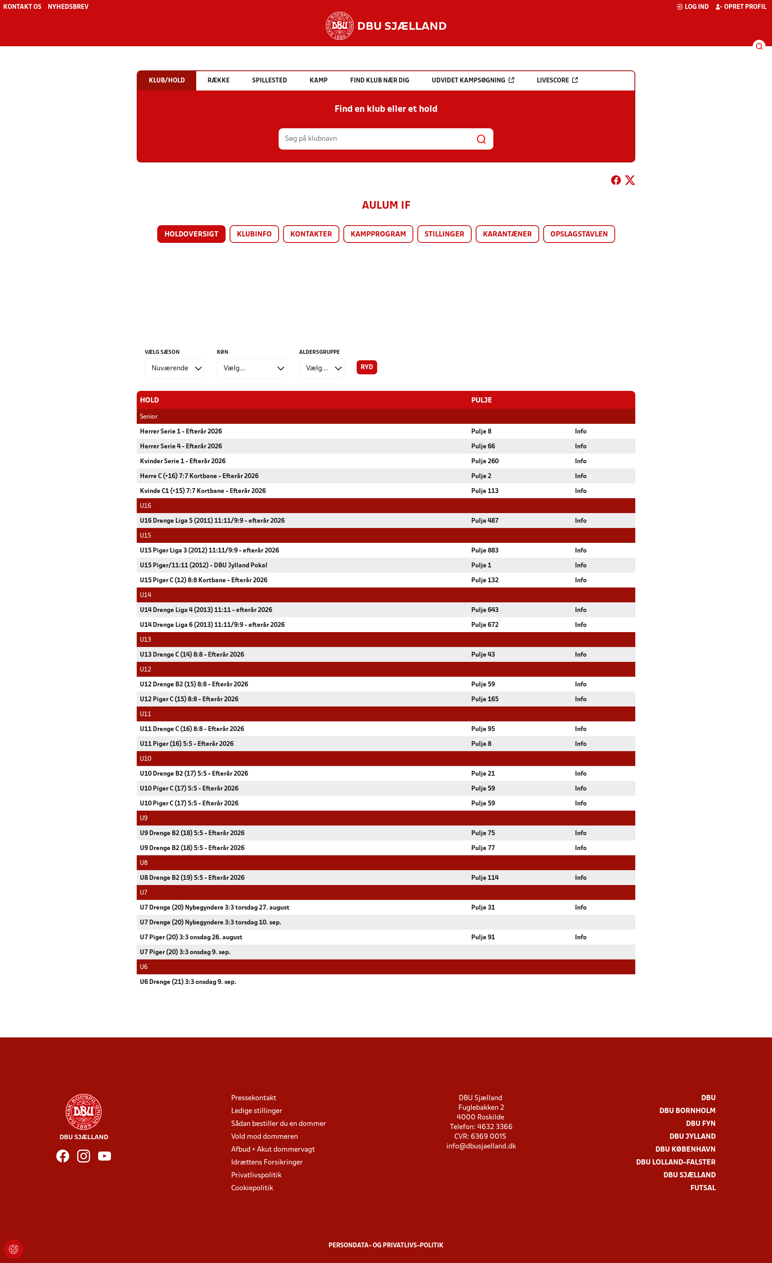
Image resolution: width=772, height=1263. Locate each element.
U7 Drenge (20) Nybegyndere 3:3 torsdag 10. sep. (210, 923)
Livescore (553, 81)
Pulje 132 (485, 580)
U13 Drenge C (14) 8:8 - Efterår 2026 (192, 655)
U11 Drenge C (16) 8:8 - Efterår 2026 (192, 729)
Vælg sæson (162, 352)
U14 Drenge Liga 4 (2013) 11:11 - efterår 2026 (206, 610)
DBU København (685, 1149)
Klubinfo (254, 234)
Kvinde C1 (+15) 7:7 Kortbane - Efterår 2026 (203, 491)
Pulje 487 (485, 521)
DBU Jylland (692, 1137)
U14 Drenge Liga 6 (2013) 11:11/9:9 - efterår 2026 (212, 625)
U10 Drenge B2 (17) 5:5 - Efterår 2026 (194, 774)
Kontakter (311, 234)
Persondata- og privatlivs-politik (386, 1246)
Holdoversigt (191, 234)
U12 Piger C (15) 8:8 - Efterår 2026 (189, 699)
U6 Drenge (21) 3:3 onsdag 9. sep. (188, 982)
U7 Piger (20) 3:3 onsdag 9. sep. (185, 952)
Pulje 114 (485, 878)
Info (581, 432)
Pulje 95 (483, 729)
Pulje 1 (481, 566)
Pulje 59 (483, 685)
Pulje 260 (485, 461)
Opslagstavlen (579, 234)
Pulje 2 (481, 476)
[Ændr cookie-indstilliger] (13, 1249)
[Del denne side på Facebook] (616, 181)
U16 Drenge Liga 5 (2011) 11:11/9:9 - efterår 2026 (212, 521)
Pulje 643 (485, 610)
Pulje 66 (483, 447)
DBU (708, 1098)
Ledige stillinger (256, 1111)
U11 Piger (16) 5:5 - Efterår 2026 (187, 744)
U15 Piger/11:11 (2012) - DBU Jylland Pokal (203, 566)
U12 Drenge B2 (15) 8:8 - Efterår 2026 (194, 685)
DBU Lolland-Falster (676, 1162)
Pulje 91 (483, 938)
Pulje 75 (483, 833)
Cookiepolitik (252, 1188)
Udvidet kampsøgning (468, 81)
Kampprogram (378, 234)
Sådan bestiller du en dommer (278, 1124)
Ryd (367, 367)
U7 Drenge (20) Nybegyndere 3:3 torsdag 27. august (215, 908)
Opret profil (745, 7)
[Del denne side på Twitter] (630, 181)
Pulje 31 (483, 908)
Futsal (703, 1188)
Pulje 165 (485, 699)
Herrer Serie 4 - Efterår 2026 (181, 447)
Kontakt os (22, 7)
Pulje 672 (485, 625)
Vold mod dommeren (264, 1137)
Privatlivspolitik (256, 1175)
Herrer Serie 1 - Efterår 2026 (181, 432)
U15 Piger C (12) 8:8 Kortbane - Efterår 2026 (203, 580)
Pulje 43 (483, 655)
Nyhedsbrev (68, 7)
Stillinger (444, 234)
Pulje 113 (485, 491)
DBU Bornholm (687, 1111)
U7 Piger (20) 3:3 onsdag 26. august (191, 938)
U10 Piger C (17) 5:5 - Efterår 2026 (189, 789)
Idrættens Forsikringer (267, 1162)
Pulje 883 (485, 551)
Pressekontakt (253, 1098)
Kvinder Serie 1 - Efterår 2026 (183, 461)
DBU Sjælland (689, 1175)
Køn (222, 352)
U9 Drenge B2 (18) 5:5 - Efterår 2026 (192, 833)
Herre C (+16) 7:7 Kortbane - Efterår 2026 (199, 476)
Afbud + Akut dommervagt (273, 1149)
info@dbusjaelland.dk (481, 1146)
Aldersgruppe (319, 352)
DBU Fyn (701, 1124)
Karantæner (507, 234)
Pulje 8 (481, 432)
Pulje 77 (483, 848)
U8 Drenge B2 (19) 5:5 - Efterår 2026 (192, 878)
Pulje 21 (483, 774)
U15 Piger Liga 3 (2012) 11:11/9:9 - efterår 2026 (209, 551)
